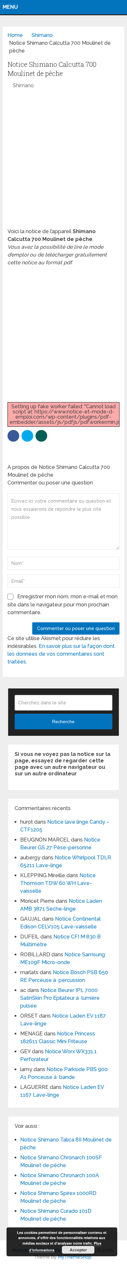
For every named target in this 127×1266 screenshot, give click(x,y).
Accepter (78, 1250)
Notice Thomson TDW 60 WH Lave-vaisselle (58, 883)
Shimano (23, 85)
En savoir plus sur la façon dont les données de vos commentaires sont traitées (61, 654)
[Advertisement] (63, 162)
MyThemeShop (75, 1257)
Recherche (63, 721)
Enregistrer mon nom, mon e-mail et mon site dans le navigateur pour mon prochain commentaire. (62, 604)
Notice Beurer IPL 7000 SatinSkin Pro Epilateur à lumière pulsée (60, 998)
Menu (10, 7)
